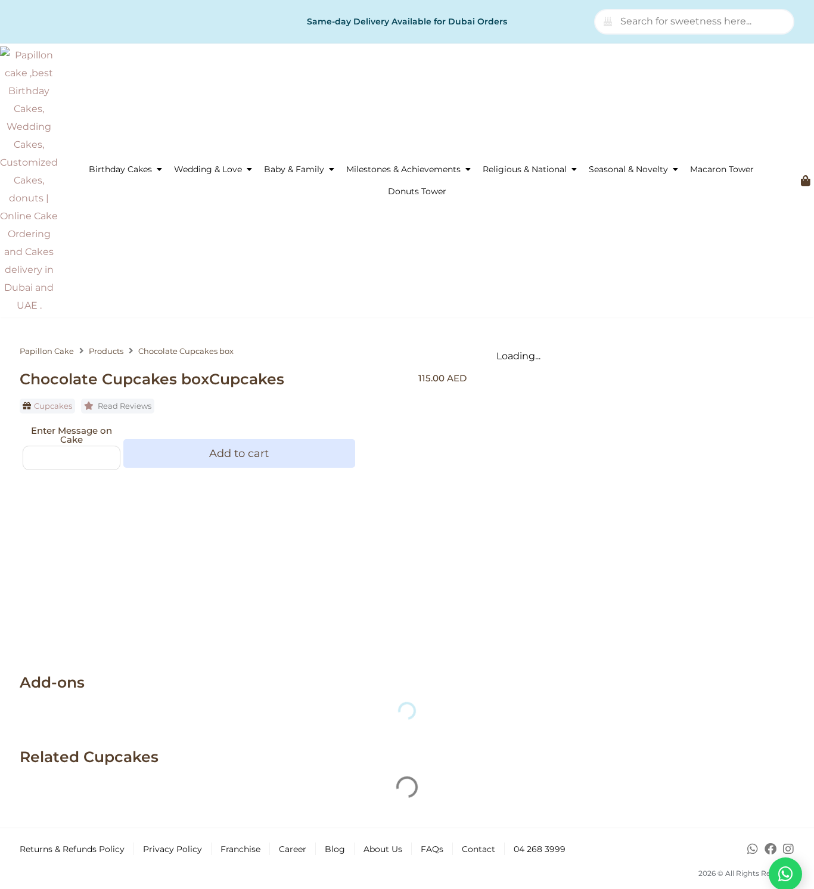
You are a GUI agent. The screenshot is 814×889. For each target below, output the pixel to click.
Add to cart (239, 453)
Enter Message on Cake (71, 435)
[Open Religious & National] (574, 169)
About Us (382, 849)
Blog (335, 849)
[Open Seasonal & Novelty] (675, 169)
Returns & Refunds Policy (72, 849)
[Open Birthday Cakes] (159, 169)
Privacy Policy (172, 849)
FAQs (432, 849)
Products (106, 351)
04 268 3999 (540, 849)
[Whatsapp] (753, 849)
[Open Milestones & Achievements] (468, 169)
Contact (478, 849)
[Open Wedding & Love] (249, 169)
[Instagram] (788, 849)
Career (292, 849)
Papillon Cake (47, 351)
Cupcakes (53, 406)
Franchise (240, 849)
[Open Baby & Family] (331, 169)
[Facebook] (770, 849)
